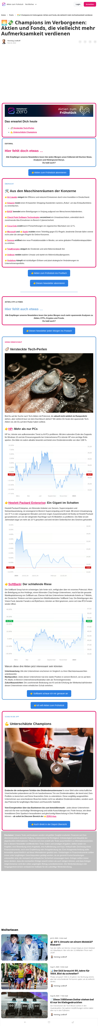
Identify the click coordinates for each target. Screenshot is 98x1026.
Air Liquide (12, 197)
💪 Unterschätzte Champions (23, 132)
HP (10, 428)
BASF (10, 212)
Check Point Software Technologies (23, 217)
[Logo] (4, 4)
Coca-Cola (12, 226)
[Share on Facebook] (80, 41)
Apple (25, 232)
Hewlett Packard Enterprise (26, 502)
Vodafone (11, 260)
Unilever (11, 255)
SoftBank (14, 584)
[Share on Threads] (90, 41)
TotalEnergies (13, 249)
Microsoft (11, 232)
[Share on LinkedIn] (95, 41)
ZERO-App (51, 816)
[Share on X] (85, 41)
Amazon (11, 203)
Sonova (10, 240)
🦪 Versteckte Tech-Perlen (22, 128)
